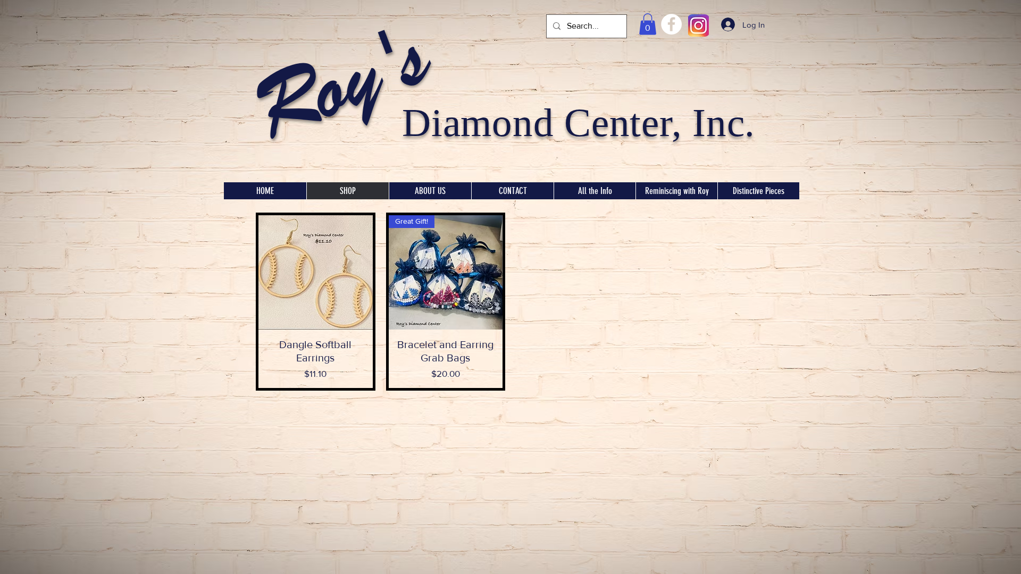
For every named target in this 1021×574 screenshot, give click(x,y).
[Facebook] (671, 24)
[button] (648, 24)
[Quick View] (315, 272)
